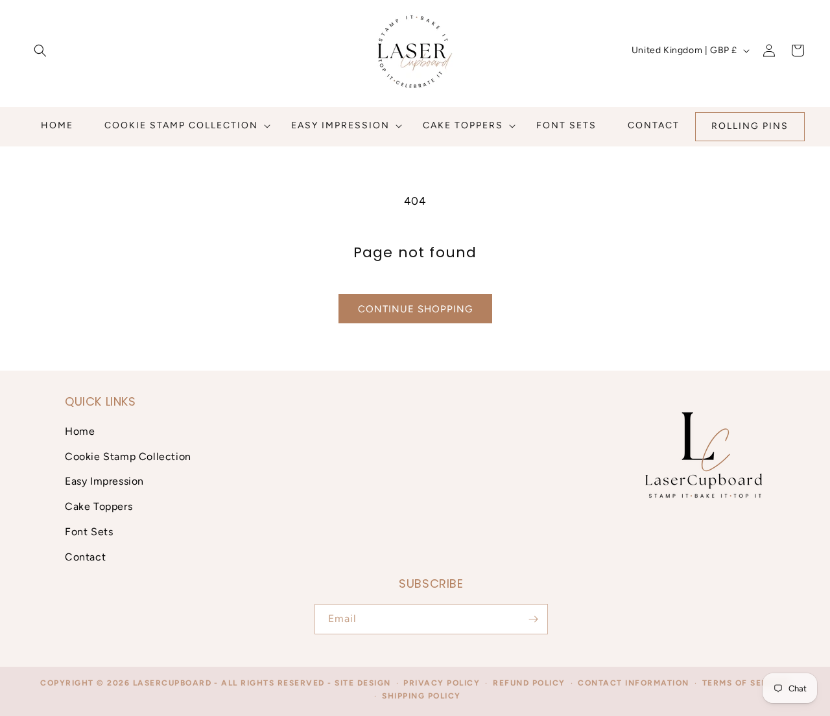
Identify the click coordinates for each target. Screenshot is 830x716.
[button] (40, 50)
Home (80, 430)
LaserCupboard (172, 682)
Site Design (363, 682)
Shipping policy (421, 696)
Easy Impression (104, 481)
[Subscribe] (533, 619)
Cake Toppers (98, 506)
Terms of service (746, 682)
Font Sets (89, 531)
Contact (85, 556)
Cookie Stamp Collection (128, 456)
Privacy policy (441, 682)
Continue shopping (415, 309)
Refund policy (529, 682)
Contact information (633, 682)
